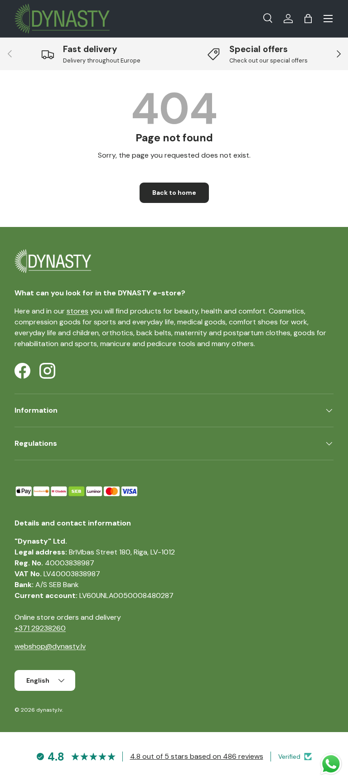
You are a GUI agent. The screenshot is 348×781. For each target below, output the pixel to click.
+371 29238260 (40, 628)
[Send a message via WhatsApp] (331, 764)
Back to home (174, 192)
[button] (308, 19)
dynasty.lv (49, 710)
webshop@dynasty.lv (50, 646)
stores (77, 311)
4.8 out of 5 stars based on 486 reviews (196, 756)
